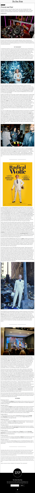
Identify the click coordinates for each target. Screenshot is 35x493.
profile (30, 113)
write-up (2, 313)
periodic (30, 415)
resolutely (2, 232)
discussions (5, 416)
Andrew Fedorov (4, 13)
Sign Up (22, 485)
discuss (22, 436)
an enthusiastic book (24, 233)
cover (15, 151)
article (7, 100)
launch (10, 406)
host (15, 420)
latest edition (15, 427)
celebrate (12, 401)
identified (20, 388)
